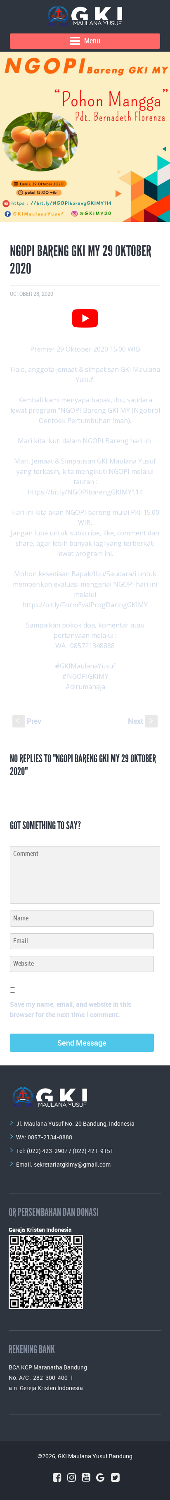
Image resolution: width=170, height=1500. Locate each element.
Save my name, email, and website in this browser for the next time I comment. (70, 1009)
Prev (28, 721)
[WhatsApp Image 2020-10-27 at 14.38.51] (85, 137)
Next (141, 721)
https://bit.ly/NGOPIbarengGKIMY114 (85, 492)
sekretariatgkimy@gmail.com (72, 1164)
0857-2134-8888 (50, 1137)
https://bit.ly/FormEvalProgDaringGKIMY (85, 604)
